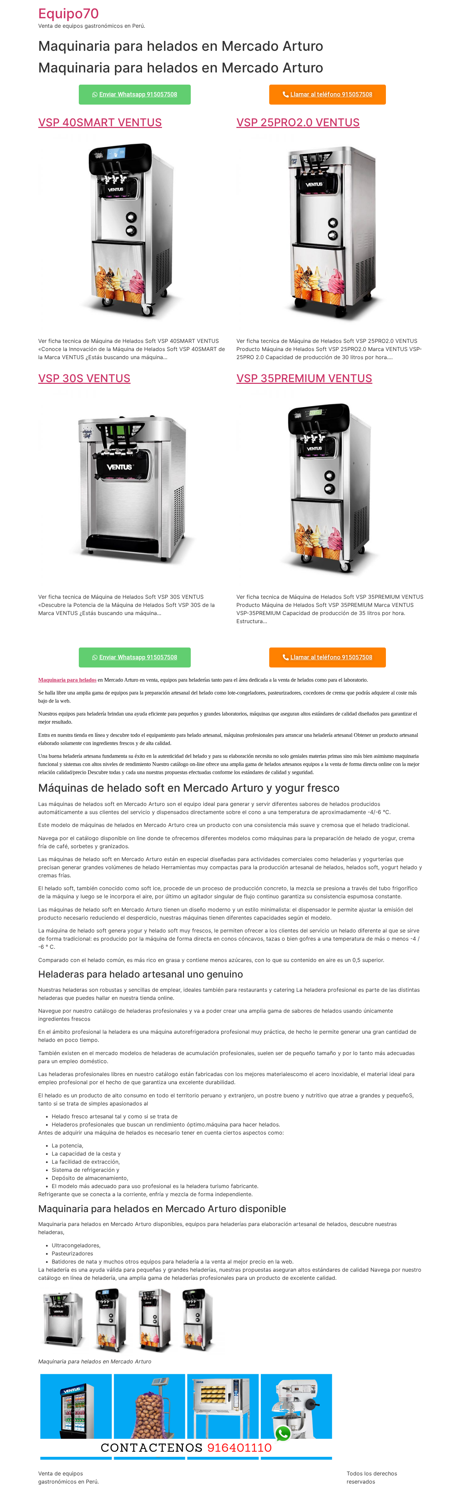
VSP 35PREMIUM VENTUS (304, 378)
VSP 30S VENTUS (84, 378)
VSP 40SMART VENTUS (100, 122)
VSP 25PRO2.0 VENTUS (298, 122)
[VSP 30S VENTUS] (132, 583)
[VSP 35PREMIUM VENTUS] (330, 583)
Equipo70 (68, 13)
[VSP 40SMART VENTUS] (132, 327)
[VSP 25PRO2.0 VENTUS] (330, 327)
